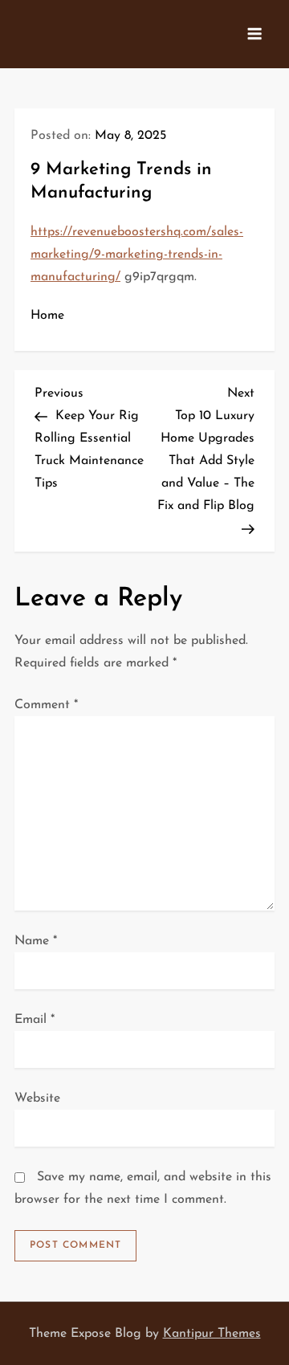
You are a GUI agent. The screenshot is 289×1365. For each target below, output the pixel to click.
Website (37, 1098)
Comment (46, 705)
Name (35, 941)
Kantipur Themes (212, 1333)
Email (34, 1019)
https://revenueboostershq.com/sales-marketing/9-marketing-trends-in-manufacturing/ (137, 254)
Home (47, 315)
